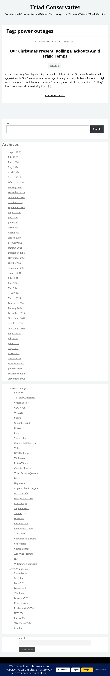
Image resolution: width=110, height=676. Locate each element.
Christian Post (21, 403)
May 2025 (13, 227)
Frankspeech (21, 603)
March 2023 (14, 358)
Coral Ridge (20, 503)
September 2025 (16, 207)
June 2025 (13, 222)
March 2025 (14, 238)
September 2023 (16, 328)
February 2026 (16, 182)
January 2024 (15, 308)
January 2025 (15, 248)
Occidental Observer (25, 443)
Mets (16, 433)
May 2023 (13, 348)
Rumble (18, 628)
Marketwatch (21, 493)
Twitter (18, 513)
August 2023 (14, 333)
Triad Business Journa (26, 473)
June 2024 (13, 283)
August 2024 (14, 273)
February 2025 (15, 243)
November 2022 (16, 378)
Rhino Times (21, 463)
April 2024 (13, 293)
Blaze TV (19, 583)
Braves (17, 428)
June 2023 (13, 343)
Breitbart (19, 392)
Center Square (21, 549)
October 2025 (15, 202)
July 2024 (13, 278)
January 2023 (15, 368)
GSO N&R (19, 408)
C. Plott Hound (22, 423)
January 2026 (15, 187)
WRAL (17, 448)
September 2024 (16, 268)
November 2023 (16, 318)
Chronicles (20, 543)
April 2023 (13, 353)
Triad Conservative (55, 7)
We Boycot (19, 458)
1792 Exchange (22, 453)
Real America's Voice (25, 608)
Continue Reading (56, 97)
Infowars (19, 518)
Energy (54, 66)
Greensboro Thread (25, 538)
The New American (24, 397)
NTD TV (18, 613)
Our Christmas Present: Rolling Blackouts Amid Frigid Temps (55, 53)
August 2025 (14, 212)
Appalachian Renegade (26, 488)
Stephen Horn (21, 508)
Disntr (17, 478)
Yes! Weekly (20, 438)
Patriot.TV (19, 618)
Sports (17, 418)
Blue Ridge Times (23, 528)
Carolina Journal (23, 468)
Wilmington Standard (25, 564)
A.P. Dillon (19, 533)
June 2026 (13, 162)
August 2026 (14, 152)
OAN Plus (19, 578)
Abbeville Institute (23, 554)
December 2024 (16, 253)
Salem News (20, 573)
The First (19, 593)
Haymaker (19, 483)
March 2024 (14, 298)
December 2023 (16, 313)
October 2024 (15, 263)
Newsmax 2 (20, 588)
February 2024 (16, 303)
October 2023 (15, 323)
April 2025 (13, 232)
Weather (18, 413)
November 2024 (16, 258)
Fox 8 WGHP (21, 523)
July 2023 (13, 338)
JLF (16, 559)
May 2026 (13, 167)
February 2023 (16, 363)
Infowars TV (21, 598)
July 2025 (13, 217)
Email (22, 638)
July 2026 (13, 157)
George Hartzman (23, 498)
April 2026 (13, 172)
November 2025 (16, 197)
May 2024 (13, 288)
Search (10, 123)
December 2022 (16, 373)
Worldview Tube (23, 623)
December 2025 (16, 192)
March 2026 (14, 177)
